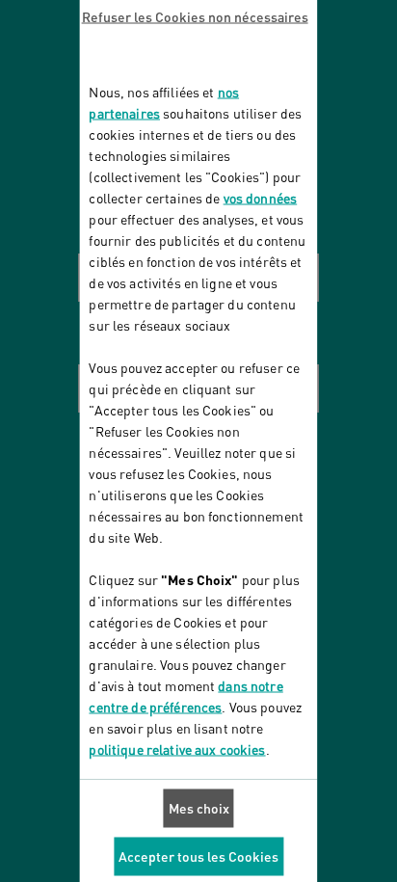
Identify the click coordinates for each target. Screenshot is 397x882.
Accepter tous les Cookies (198, 855)
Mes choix (199, 807)
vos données (261, 197)
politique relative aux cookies (177, 748)
